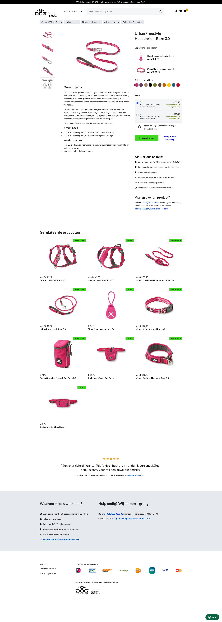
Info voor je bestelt (48, 573)
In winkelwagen (146, 138)
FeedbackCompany (136, 475)
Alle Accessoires (111, 22)
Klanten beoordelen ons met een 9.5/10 (61, 539)
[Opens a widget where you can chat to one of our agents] (212, 617)
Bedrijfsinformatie (48, 568)
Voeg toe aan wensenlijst (170, 138)
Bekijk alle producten (132, 22)
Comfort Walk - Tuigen (51, 22)
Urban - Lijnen (72, 22)
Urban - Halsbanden (91, 22)
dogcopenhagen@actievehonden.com (151, 208)
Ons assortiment (73, 11)
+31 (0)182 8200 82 (150, 202)
